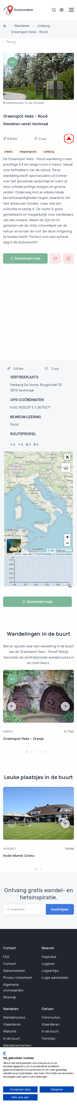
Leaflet (17, 553)
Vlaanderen (12, 1024)
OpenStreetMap (44, 553)
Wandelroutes (14, 1017)
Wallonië (9, 1031)
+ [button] (67, 537)
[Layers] (65, 467)
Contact (9, 963)
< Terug (9, 42)
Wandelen (22, 25)
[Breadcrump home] (4, 26)
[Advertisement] (38, 311)
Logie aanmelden (55, 977)
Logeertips (50, 970)
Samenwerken (14, 970)
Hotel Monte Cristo (18, 855)
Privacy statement (17, 977)
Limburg (43, 25)
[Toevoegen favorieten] (55, 258)
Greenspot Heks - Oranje (23, 738)
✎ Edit (51, 550)
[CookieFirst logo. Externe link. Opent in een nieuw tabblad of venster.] (4, 1053)
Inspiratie (49, 956)
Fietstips (48, 1038)
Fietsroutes (51, 1017)
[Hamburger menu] (71, 10)
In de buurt (11, 1038)
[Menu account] (62, 10)
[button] (67, 457)
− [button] (67, 543)
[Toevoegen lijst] (68, 258)
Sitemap (9, 997)
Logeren (48, 963)
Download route (27, 258)
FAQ (6, 956)
